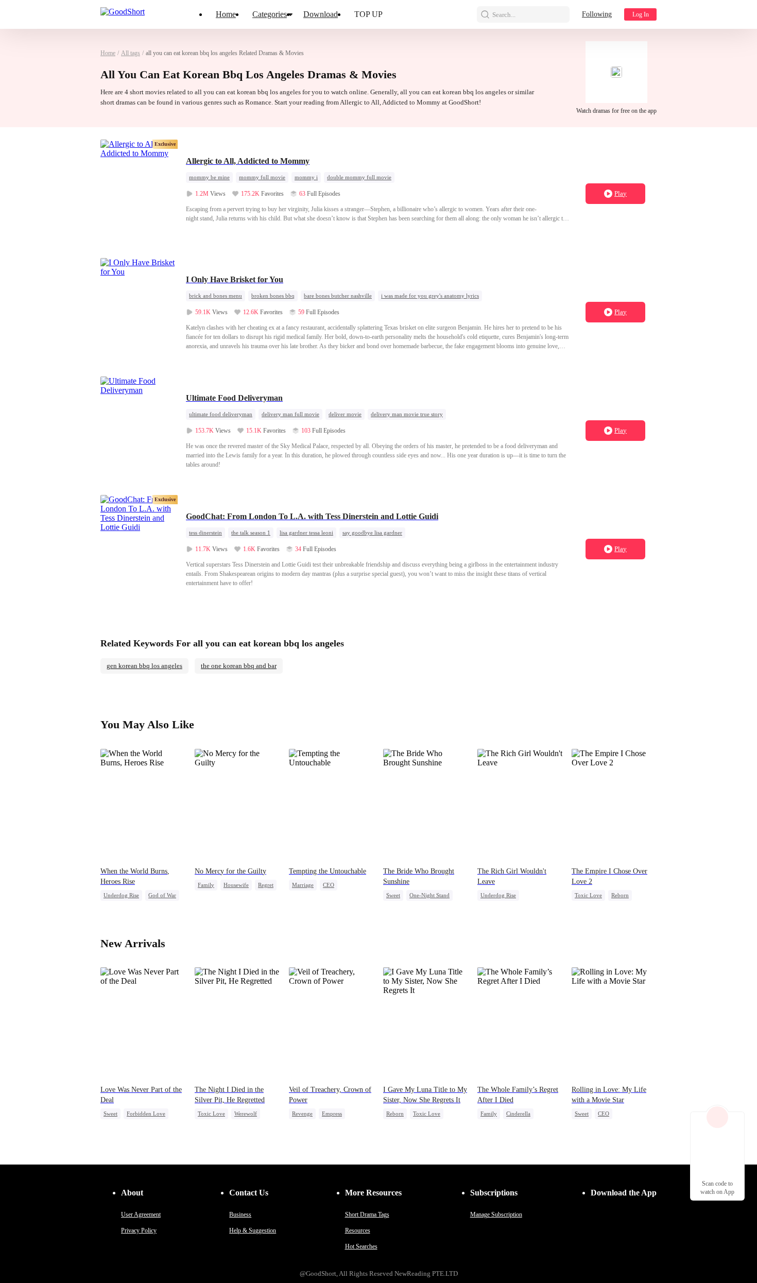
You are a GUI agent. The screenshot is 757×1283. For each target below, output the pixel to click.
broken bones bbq (273, 296)
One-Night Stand (429, 895)
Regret (265, 885)
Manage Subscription (496, 1214)
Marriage (303, 885)
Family (206, 885)
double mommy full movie (359, 177)
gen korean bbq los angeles (144, 666)
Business (240, 1214)
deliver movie (345, 414)
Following (597, 14)
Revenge (302, 1113)
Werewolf (245, 1113)
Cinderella (518, 1113)
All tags (130, 53)
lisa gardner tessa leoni (306, 532)
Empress (332, 1113)
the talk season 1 (250, 532)
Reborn (620, 895)
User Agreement (141, 1214)
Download (320, 14)
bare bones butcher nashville (338, 296)
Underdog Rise (121, 895)
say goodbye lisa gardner (372, 532)
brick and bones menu (215, 296)
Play (620, 193)
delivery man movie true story (407, 414)
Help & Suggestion (252, 1230)
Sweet (393, 895)
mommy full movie (262, 177)
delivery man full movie (290, 414)
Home (226, 14)
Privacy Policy (139, 1230)
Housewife (236, 885)
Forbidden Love (146, 1113)
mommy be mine (209, 177)
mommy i (306, 177)
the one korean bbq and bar (239, 666)
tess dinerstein (205, 532)
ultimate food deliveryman (220, 414)
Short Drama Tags (367, 1214)
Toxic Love (588, 895)
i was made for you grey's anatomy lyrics (430, 296)
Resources (357, 1230)
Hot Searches (361, 1246)
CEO (328, 885)
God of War (162, 895)
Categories (269, 14)
